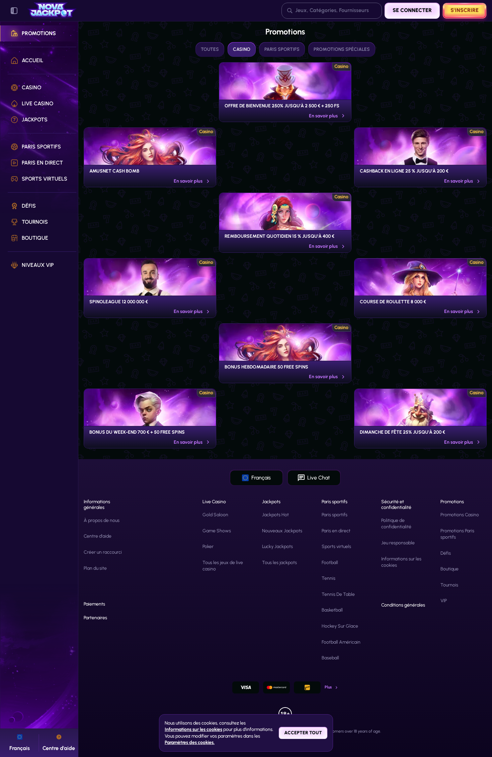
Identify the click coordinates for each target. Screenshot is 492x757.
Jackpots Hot (275, 515)
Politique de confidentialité (396, 524)
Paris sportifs (334, 515)
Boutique (449, 569)
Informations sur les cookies (401, 562)
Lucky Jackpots (277, 546)
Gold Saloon (215, 515)
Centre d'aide (97, 536)
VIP (443, 601)
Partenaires (95, 618)
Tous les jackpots (279, 562)
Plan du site (95, 568)
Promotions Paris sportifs (457, 534)
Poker (208, 546)
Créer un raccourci (103, 552)
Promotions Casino (459, 515)
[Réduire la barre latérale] (14, 11)
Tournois (449, 585)
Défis (445, 553)
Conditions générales (403, 605)
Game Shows (216, 531)
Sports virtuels (336, 546)
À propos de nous (101, 520)
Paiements (94, 604)
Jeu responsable (398, 543)
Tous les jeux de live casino (222, 566)
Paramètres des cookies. (190, 742)
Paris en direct (336, 531)
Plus (328, 687)
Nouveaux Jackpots (282, 531)
